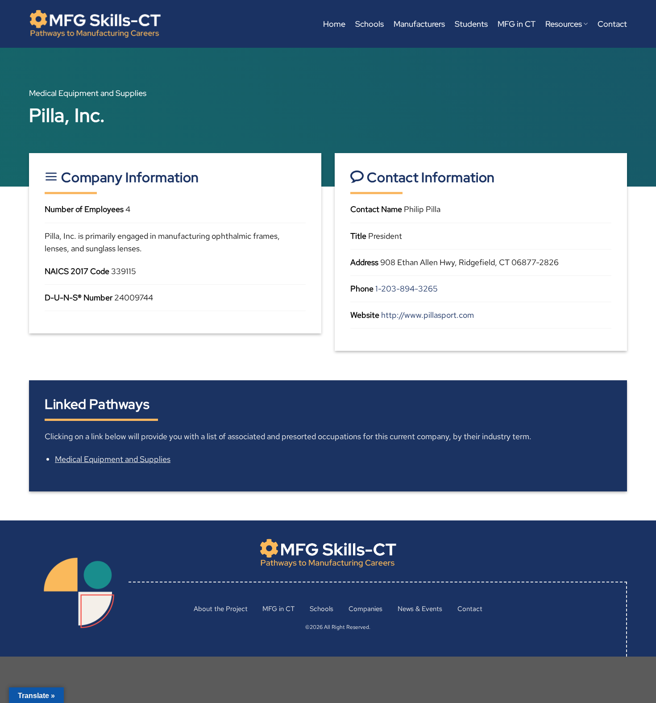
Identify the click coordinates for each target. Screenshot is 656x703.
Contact (612, 24)
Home (334, 24)
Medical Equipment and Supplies (112, 459)
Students (471, 24)
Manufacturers (419, 24)
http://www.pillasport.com (427, 315)
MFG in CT (517, 24)
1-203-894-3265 (406, 288)
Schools (369, 24)
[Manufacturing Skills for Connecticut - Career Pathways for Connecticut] (95, 24)
